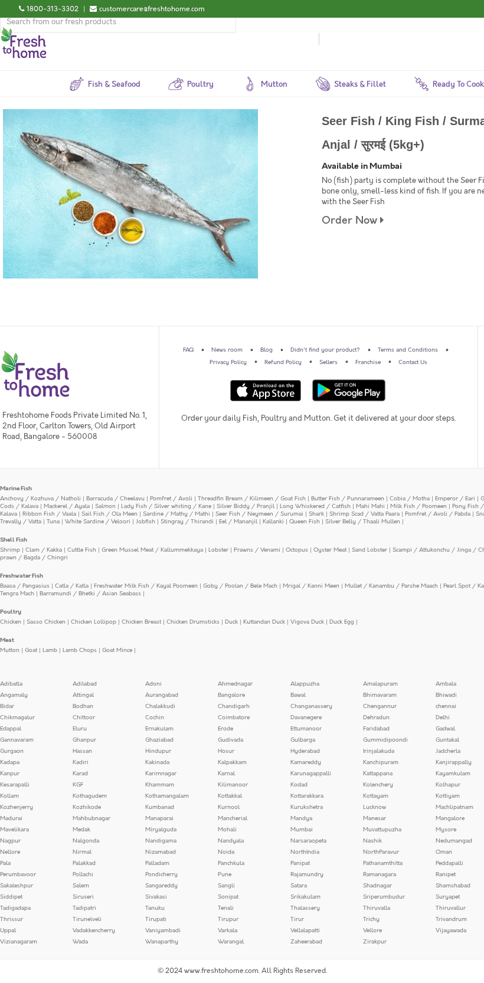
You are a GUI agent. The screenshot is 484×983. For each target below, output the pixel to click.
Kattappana (378, 773)
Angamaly (14, 695)
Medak (81, 829)
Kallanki (273, 521)
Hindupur (158, 751)
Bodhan (83, 706)
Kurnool (229, 807)
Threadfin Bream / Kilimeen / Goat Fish (252, 498)
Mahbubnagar (91, 818)
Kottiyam (448, 796)
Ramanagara (379, 874)
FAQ (188, 350)
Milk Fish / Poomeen (418, 506)
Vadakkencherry (94, 930)
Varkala (227, 930)
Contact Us (412, 362)
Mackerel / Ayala (67, 506)
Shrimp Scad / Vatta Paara (364, 514)
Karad (80, 773)
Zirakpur (375, 942)
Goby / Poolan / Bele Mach (240, 586)
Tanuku (155, 908)
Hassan (82, 751)
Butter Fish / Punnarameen (347, 498)
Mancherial (232, 818)
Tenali (226, 908)
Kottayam (375, 796)
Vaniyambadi (163, 930)
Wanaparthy (161, 942)
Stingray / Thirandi (187, 521)
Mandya (301, 818)
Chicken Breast (141, 622)
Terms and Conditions (408, 350)
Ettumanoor (306, 729)
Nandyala (231, 841)
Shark (316, 514)
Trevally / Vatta (20, 521)
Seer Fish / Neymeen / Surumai (259, 514)
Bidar (7, 706)
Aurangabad (161, 695)
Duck (231, 622)
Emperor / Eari (455, 498)
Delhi (443, 717)
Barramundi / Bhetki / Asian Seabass (90, 593)
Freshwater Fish (21, 576)
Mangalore (450, 818)
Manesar (374, 818)
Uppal (8, 930)
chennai (446, 706)
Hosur (226, 751)
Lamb (49, 650)
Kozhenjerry (16, 807)
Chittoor (84, 717)
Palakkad (84, 863)
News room (227, 350)
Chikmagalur (17, 717)
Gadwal (445, 729)
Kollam (9, 796)
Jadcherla (448, 751)
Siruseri (83, 897)
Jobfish (145, 521)
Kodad (299, 785)
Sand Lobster (369, 550)
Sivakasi (156, 897)
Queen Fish (304, 521)
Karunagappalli (310, 773)
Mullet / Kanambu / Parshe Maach (391, 586)
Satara (298, 886)
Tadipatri (84, 908)
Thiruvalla (376, 908)
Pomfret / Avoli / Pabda (437, 514)
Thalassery (305, 908)
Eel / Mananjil (238, 521)
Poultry (10, 612)
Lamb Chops (80, 650)
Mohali (227, 829)
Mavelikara (14, 829)
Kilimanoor (233, 785)
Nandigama (160, 841)
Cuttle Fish (81, 550)
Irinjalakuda (378, 751)
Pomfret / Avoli (171, 498)
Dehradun (376, 717)
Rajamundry (306, 874)
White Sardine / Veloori (97, 521)
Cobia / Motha (410, 498)
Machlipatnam (454, 807)
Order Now (351, 220)
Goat (31, 650)
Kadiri (81, 762)
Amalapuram (380, 684)
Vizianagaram (18, 942)
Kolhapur (448, 785)
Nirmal (82, 852)
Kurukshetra (306, 807)
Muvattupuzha (382, 829)
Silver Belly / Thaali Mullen (362, 521)
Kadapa (9, 762)
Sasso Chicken (46, 622)
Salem (81, 886)
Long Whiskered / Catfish (315, 506)
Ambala (446, 684)
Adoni (153, 684)
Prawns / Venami (257, 550)
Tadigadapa (15, 908)
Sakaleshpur (16, 886)
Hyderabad (305, 751)
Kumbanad (159, 807)
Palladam (157, 863)
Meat (7, 640)
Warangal (231, 942)
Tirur (297, 919)
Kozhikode (87, 807)
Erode (225, 729)
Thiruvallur (451, 908)
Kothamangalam (167, 796)
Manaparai (159, 818)
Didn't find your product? (325, 350)
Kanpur (9, 773)
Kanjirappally (454, 762)
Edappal (10, 729)
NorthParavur (381, 852)
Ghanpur (84, 740)
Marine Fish (16, 488)
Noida (226, 852)
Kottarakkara (306, 796)
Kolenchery (378, 785)
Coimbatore (234, 717)
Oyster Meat (329, 550)
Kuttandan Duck (264, 622)
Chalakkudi (160, 706)
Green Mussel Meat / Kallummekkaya (152, 550)
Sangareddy (161, 886)
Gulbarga (302, 740)
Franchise (368, 362)
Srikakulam (305, 897)
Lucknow (374, 807)
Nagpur (10, 841)
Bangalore (231, 695)
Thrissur (11, 919)
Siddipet (11, 897)
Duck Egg (341, 622)
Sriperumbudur (384, 897)
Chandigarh (234, 706)
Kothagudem (90, 796)
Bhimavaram (380, 695)
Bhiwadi (446, 695)
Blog (266, 350)
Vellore (372, 930)
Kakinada (157, 762)
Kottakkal (230, 796)
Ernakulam (159, 729)
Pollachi (83, 874)
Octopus (297, 550)
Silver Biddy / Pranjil (245, 506)
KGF (78, 785)
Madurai (11, 818)
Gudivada (230, 740)
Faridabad (376, 729)
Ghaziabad (159, 740)
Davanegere (306, 717)
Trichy (371, 919)
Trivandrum (451, 919)
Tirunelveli (87, 919)
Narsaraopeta (308, 841)
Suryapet (448, 897)
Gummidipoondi (385, 740)
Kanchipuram (380, 762)
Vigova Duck (307, 622)
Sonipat (228, 897)
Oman (444, 852)
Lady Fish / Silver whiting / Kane (166, 506)
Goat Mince (117, 650)
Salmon (105, 506)
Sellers (328, 362)
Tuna (53, 521)
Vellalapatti (305, 930)
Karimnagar (160, 773)
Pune (224, 874)
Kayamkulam (453, 773)
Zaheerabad (306, 942)
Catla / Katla (72, 586)
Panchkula (231, 863)
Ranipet (446, 874)
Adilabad (85, 684)
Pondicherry (161, 874)
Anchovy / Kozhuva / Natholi (40, 498)
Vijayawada (451, 930)
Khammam (159, 785)
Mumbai (301, 829)
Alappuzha (304, 684)
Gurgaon (12, 751)
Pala (5, 863)
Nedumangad (454, 841)
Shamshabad (453, 886)
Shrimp (10, 550)
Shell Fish (13, 540)
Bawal (298, 695)
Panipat (300, 863)
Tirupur (228, 919)
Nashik (372, 841)
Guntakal (447, 740)
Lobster (218, 550)
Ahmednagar (235, 684)
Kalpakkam (232, 762)
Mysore (446, 829)
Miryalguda (160, 829)
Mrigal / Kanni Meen (311, 586)
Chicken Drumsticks (193, 622)
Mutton (9, 650)
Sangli (226, 886)
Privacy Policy (228, 362)
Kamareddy (305, 762)
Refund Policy (283, 362)
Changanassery (311, 706)
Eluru (80, 729)
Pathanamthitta (383, 863)
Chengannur (380, 706)
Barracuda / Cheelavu (115, 498)
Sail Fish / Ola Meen (109, 514)
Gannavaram (17, 740)
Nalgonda (86, 841)
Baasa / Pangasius (25, 586)
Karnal (226, 773)
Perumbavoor (18, 874)
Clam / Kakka (43, 550)
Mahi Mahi (370, 506)
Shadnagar (377, 886)
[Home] (23, 32)
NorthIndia (304, 852)
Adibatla (11, 684)
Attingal (83, 695)
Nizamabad (160, 852)
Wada (80, 942)
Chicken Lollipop (93, 622)
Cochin (154, 717)
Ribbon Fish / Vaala (49, 514)
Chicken (10, 622)
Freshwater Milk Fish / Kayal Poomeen (146, 586)
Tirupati (155, 919)
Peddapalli (449, 863)
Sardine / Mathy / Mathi (176, 514)
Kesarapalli (15, 785)
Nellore (10, 852)
